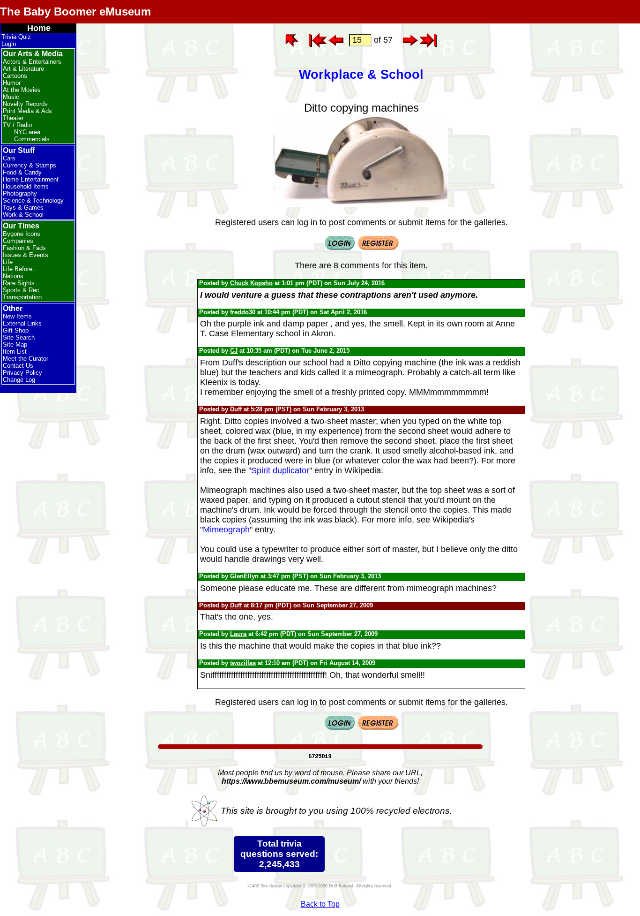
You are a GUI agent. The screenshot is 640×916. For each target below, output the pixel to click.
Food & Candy (22, 172)
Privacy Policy (22, 372)
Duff (236, 409)
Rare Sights (19, 283)
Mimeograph (226, 529)
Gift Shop (16, 330)
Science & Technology (33, 200)
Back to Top (320, 904)
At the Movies (22, 89)
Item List (15, 351)
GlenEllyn (244, 576)
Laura (238, 633)
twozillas (243, 662)
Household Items (26, 186)
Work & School (23, 214)
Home (39, 28)
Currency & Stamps (29, 165)
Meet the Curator (25, 358)
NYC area (27, 132)
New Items (17, 316)
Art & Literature (23, 68)
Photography (20, 193)
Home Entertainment (31, 179)
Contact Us (18, 365)
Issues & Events (25, 254)
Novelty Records (25, 103)
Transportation (22, 297)
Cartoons (15, 75)
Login (8, 43)
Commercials (32, 139)
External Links (22, 323)
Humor (12, 82)
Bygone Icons (21, 233)
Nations (13, 276)
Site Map (15, 344)
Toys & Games (23, 207)
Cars (9, 158)
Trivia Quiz (16, 36)
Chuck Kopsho (251, 283)
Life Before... (20, 269)
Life (8, 261)
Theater (13, 117)
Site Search (19, 337)
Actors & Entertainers (32, 61)
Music (11, 96)
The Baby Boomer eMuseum (75, 11)
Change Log (19, 379)
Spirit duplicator (280, 470)
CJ (234, 350)
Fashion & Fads (24, 247)
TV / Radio (17, 125)
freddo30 (242, 312)
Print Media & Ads (27, 110)
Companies (18, 240)
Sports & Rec (21, 290)
